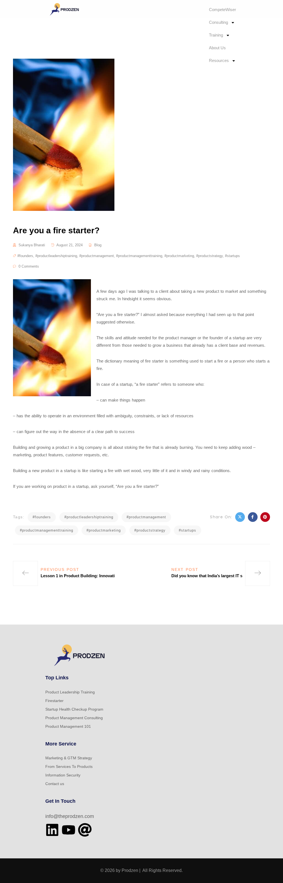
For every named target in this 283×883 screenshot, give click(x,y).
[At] (85, 830)
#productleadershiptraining (56, 256)
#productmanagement (96, 256)
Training (216, 35)
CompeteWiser (222, 9)
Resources (219, 60)
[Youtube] (68, 830)
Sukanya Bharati (32, 245)
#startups (232, 256)
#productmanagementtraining (139, 256)
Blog (97, 245)
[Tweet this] (240, 517)
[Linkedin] (52, 830)
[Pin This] (265, 517)
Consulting (218, 22)
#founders (25, 256)
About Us (217, 47)
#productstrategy (209, 256)
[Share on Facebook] (253, 517)
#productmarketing (179, 256)
